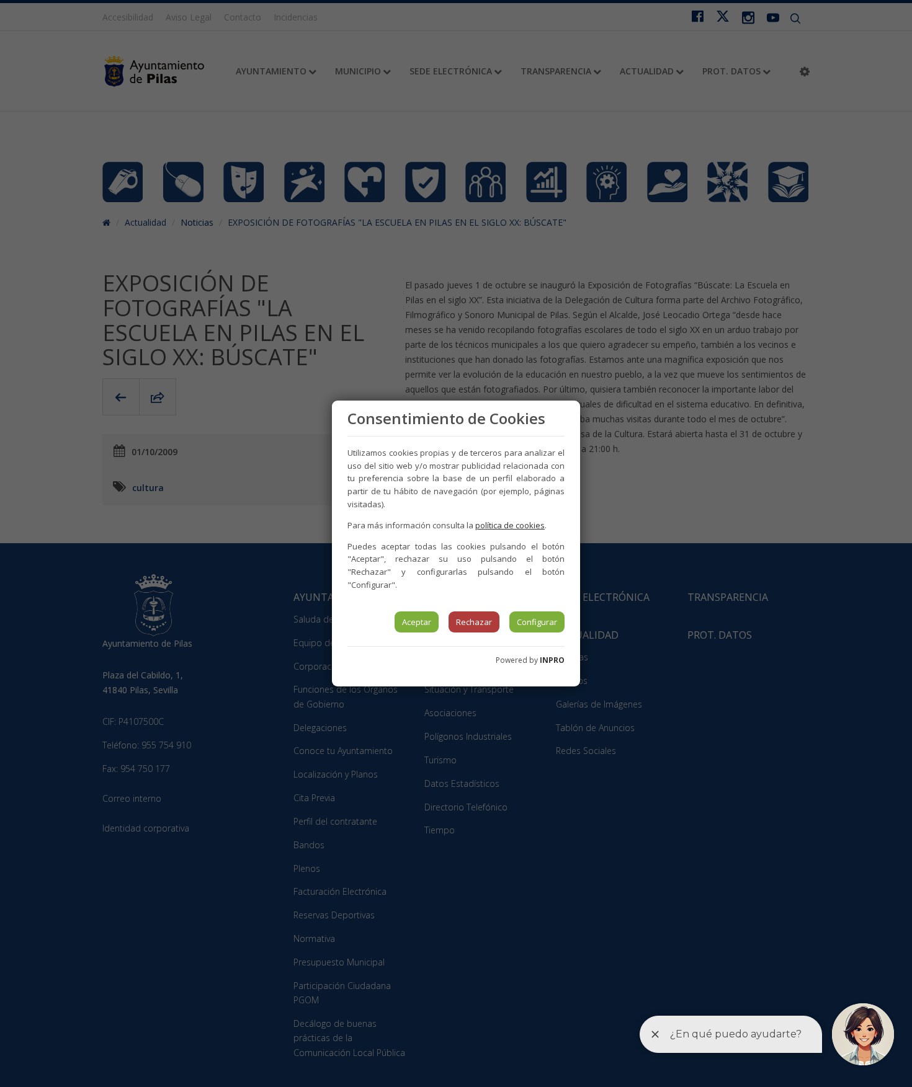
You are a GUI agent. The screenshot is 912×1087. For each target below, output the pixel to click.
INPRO (552, 660)
